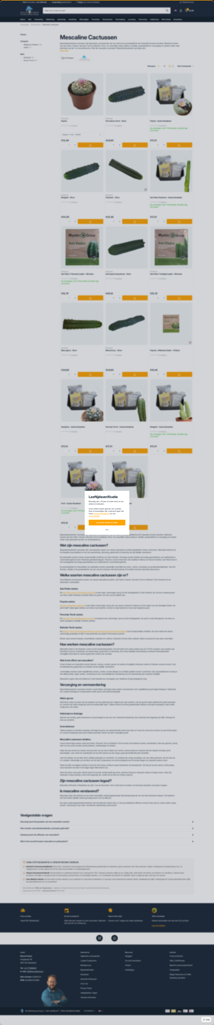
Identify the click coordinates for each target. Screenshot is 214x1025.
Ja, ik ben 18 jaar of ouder (107, 522)
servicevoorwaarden (101, 513)
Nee (107, 530)
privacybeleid (94, 516)
